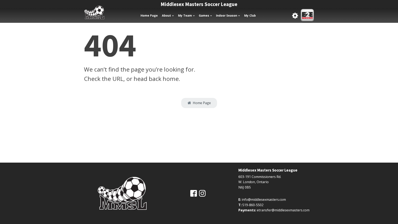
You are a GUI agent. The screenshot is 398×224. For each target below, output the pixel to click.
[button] (199, 103)
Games (204, 15)
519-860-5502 (252, 205)
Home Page (149, 15)
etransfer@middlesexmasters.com (283, 210)
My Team (185, 15)
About (166, 15)
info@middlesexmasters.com (264, 199)
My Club (250, 15)
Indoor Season (226, 15)
